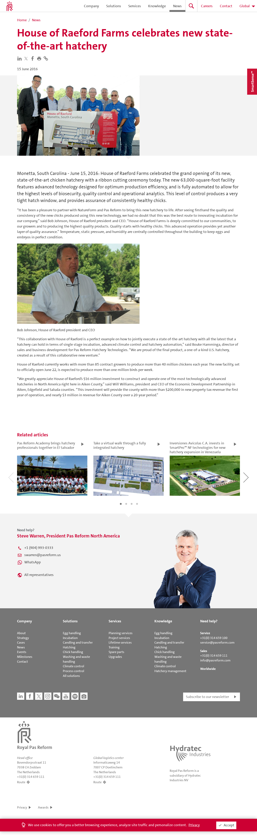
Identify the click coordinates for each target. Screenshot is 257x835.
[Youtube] (65, 696)
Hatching (69, 647)
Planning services (121, 633)
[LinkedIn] (20, 58)
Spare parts (116, 652)
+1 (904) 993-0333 (38, 547)
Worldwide (208, 669)
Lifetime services (120, 642)
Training (114, 647)
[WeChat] (56, 696)
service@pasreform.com (217, 642)
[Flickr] (84, 696)
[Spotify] (75, 696)
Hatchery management (170, 671)
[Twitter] (27, 58)
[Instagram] (47, 696)
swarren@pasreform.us (42, 555)
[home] (10, 6)
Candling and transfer (78, 642)
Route (21, 782)
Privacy (22, 807)
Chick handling (73, 652)
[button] (40, 58)
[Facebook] (33, 58)
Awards (43, 807)
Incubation (70, 638)
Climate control (73, 666)
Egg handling (72, 633)
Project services (119, 638)
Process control (73, 671)
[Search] (191, 6)
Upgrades (115, 657)
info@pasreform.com (215, 660)
